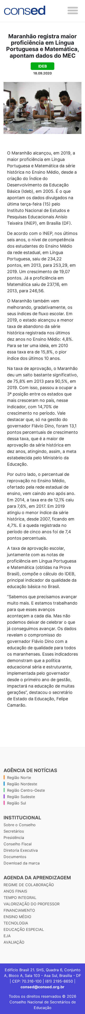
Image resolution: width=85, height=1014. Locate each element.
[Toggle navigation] (72, 10)
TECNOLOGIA (16, 923)
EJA (7, 935)
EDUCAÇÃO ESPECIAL (24, 929)
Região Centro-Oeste (26, 790)
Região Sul (16, 803)
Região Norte (19, 777)
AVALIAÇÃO (14, 942)
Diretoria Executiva (21, 850)
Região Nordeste (22, 784)
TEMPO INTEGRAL (20, 897)
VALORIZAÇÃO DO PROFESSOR (32, 904)
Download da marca (22, 863)
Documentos (15, 856)
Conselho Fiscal (18, 844)
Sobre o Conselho (20, 824)
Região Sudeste (21, 796)
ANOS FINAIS (15, 891)
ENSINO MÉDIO (17, 916)
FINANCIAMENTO (19, 910)
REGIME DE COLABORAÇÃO (29, 884)
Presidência (14, 837)
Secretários (14, 831)
